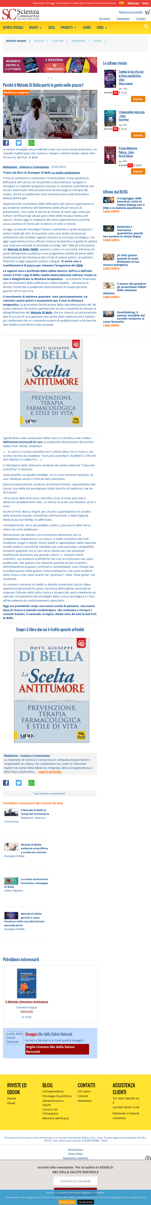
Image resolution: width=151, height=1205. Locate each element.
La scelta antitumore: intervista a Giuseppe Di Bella (26, 883)
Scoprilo (138, 98)
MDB (79, 265)
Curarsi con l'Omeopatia (50, 1111)
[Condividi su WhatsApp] (35, 142)
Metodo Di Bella (41, 312)
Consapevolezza (53, 1091)
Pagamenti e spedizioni (75, 1157)
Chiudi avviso (85, 1202)
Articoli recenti (16, 41)
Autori (97, 41)
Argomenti (79, 41)
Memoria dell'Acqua (55, 1118)
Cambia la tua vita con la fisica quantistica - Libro (131, 76)
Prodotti (67, 27)
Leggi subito (111, 211)
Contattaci (119, 1118)
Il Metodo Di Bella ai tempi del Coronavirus (35, 812)
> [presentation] (52, 78)
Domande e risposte (126, 1113)
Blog (52, 27)
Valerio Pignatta (13, 890)
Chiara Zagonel (126, 83)
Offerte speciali (13, 27)
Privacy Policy (67, 1202)
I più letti (58, 41)
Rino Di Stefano (126, 156)
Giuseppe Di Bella (14, 856)
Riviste (34, 27)
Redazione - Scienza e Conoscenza (26, 167)
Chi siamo (104, 18)
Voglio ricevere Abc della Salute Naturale (50, 1049)
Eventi (87, 27)
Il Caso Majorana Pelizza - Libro (128, 150)
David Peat (124, 119)
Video (100, 27)
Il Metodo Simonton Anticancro (26, 1002)
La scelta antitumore (66, 172)
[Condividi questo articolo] (9, 142)
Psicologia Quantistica (56, 1096)
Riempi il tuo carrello (131, 12)
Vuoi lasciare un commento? (49, 793)
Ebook (11, 1103)
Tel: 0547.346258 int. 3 (126, 1100)
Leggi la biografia (49, 772)
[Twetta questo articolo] (22, 142)
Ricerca (39, 41)
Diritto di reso (75, 1149)
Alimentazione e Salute (53, 1103)
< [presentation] (48, 78)
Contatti (140, 18)
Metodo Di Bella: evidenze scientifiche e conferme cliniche (34, 848)
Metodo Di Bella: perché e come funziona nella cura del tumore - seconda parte (25, 919)
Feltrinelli (27, 1011)
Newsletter (123, 18)
